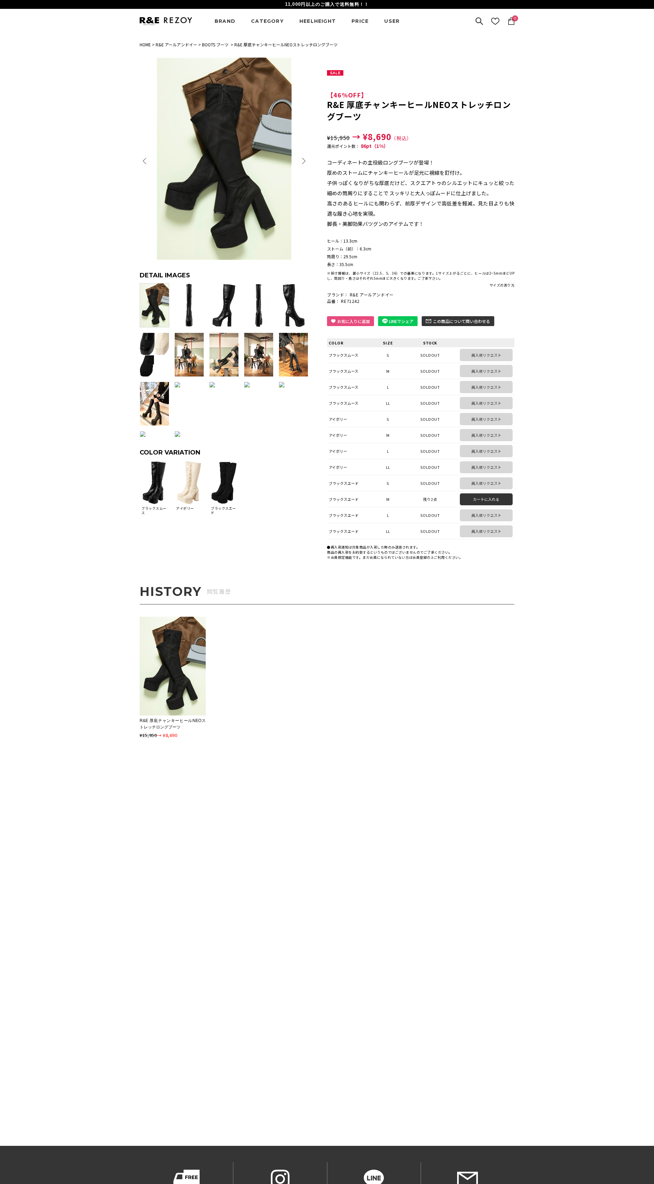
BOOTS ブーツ (215, 44)
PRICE (360, 21)
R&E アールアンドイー (176, 44)
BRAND (225, 21)
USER (392, 21)
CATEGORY (267, 21)
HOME (145, 44)
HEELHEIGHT (317, 21)
